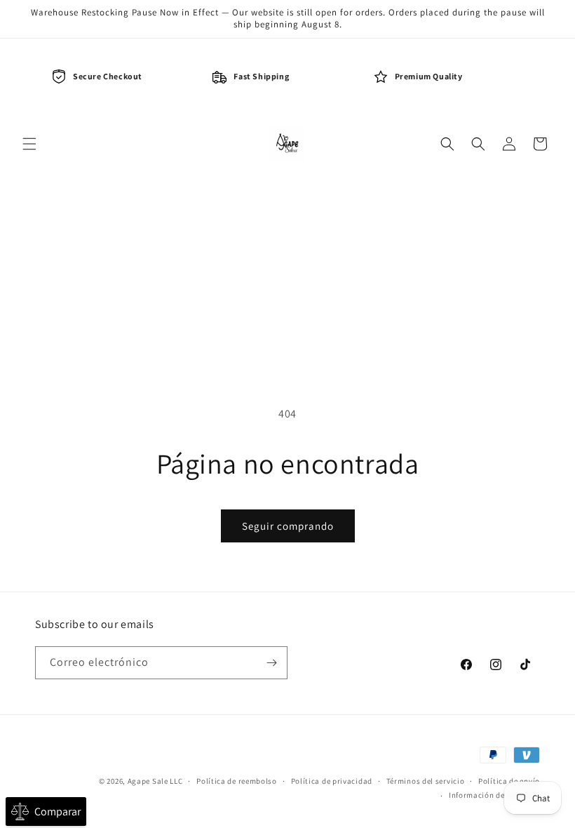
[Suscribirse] (271, 662)
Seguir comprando (288, 526)
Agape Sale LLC (155, 781)
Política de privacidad (331, 781)
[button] (29, 143)
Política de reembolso (236, 781)
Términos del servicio (425, 781)
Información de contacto (494, 795)
